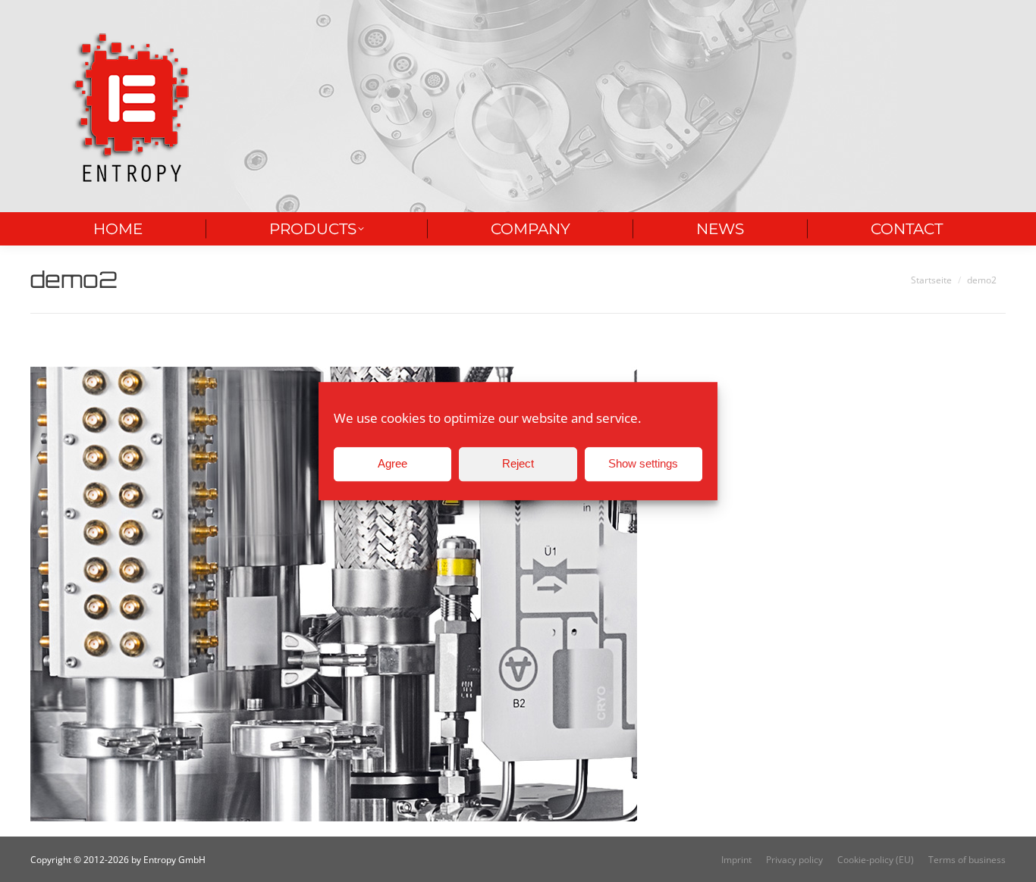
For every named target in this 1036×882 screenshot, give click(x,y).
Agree (392, 463)
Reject (518, 463)
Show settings (643, 463)
